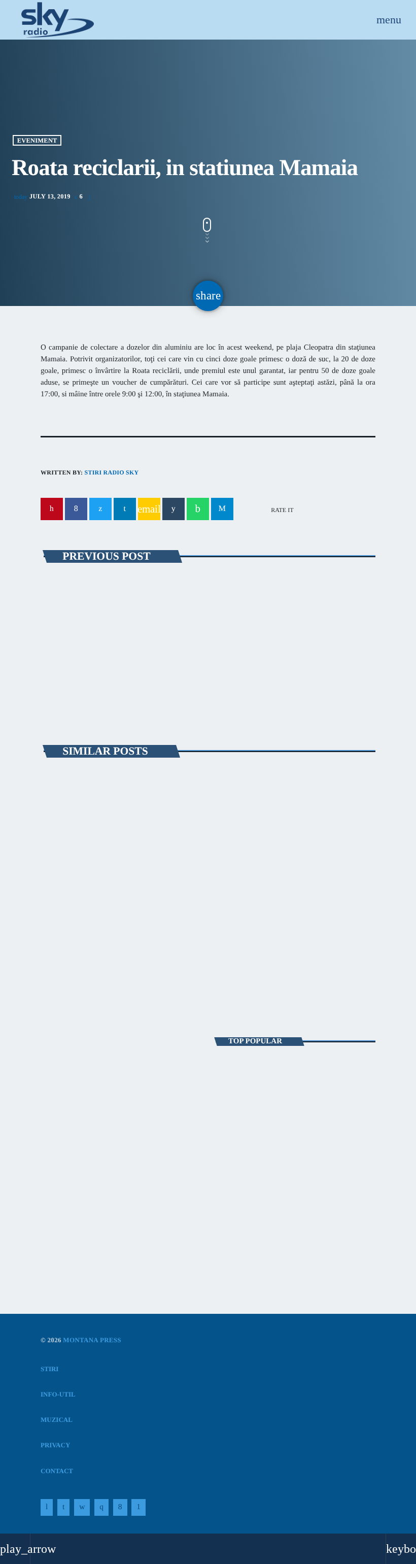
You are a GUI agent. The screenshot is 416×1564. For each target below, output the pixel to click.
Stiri (61, 884)
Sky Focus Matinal (85, 1108)
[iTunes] (82, 1507)
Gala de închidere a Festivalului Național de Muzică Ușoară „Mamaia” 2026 (294, 914)
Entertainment (79, 1090)
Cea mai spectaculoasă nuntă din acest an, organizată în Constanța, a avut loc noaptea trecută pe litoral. (295, 1074)
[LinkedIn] (63, 1507)
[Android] (138, 1507)
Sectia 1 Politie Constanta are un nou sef (273, 1202)
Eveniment (37, 140)
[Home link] (58, 20)
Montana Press (92, 1340)
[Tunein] (47, 1507)
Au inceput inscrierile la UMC (126, 616)
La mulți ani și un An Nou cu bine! (302, 1160)
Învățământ (82, 597)
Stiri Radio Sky (111, 472)
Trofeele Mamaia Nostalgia (100, 903)
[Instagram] (101, 1507)
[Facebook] (120, 1507)
